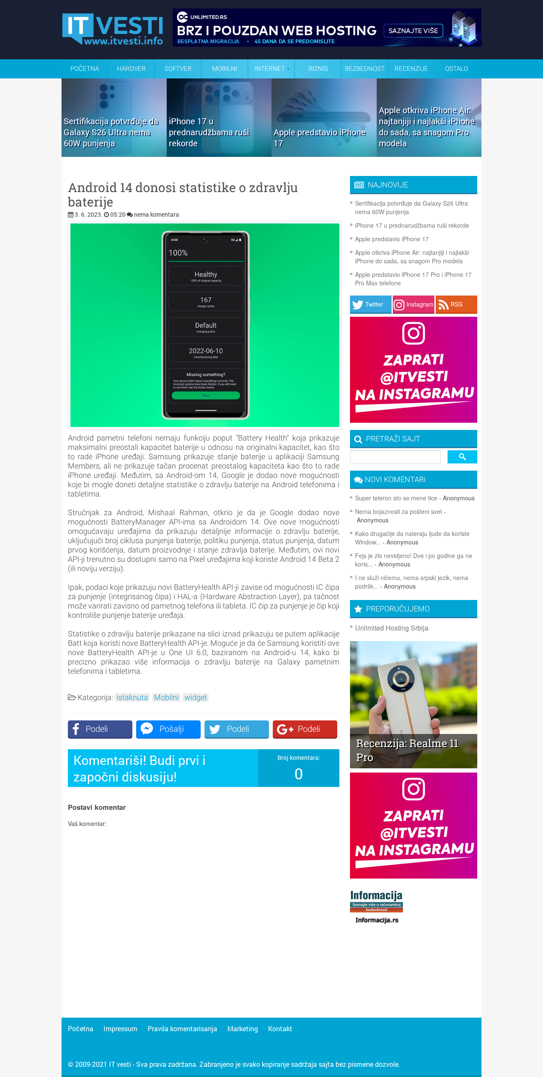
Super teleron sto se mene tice (396, 498)
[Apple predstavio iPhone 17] (324, 154)
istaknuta (132, 697)
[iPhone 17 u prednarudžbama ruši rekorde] (219, 154)
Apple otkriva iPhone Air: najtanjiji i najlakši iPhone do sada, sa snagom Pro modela (412, 256)
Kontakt (280, 1028)
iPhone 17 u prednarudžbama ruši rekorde (412, 225)
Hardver (131, 69)
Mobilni (224, 69)
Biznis (318, 69)
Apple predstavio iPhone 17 (392, 238)
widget (196, 697)
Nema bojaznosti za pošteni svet (398, 511)
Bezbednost (365, 69)
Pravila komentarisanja (182, 1028)
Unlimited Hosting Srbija (391, 628)
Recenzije (411, 69)
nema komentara (156, 214)
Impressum (120, 1028)
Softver (178, 69)
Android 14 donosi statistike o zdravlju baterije (183, 194)
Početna (84, 69)
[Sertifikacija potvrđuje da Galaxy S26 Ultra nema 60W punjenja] (114, 154)
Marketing (242, 1028)
